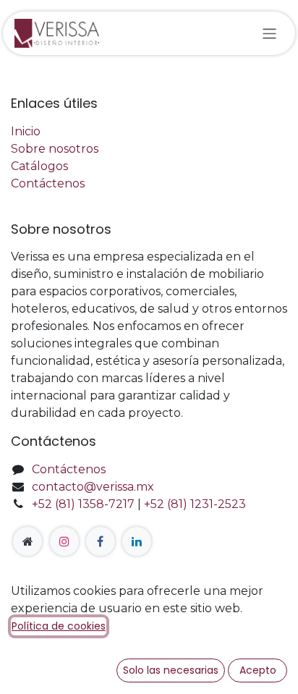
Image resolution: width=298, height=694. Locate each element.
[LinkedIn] (136, 541)
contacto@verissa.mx (93, 487)
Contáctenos (48, 183)
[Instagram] (64, 541)
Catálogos (39, 166)
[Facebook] (100, 541)
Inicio (26, 131)
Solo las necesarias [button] (170, 670)
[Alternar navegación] (269, 33)
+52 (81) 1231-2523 (195, 504)
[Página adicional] (27, 541)
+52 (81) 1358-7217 (83, 504)
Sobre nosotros (54, 149)
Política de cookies (59, 626)
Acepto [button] (257, 670)
